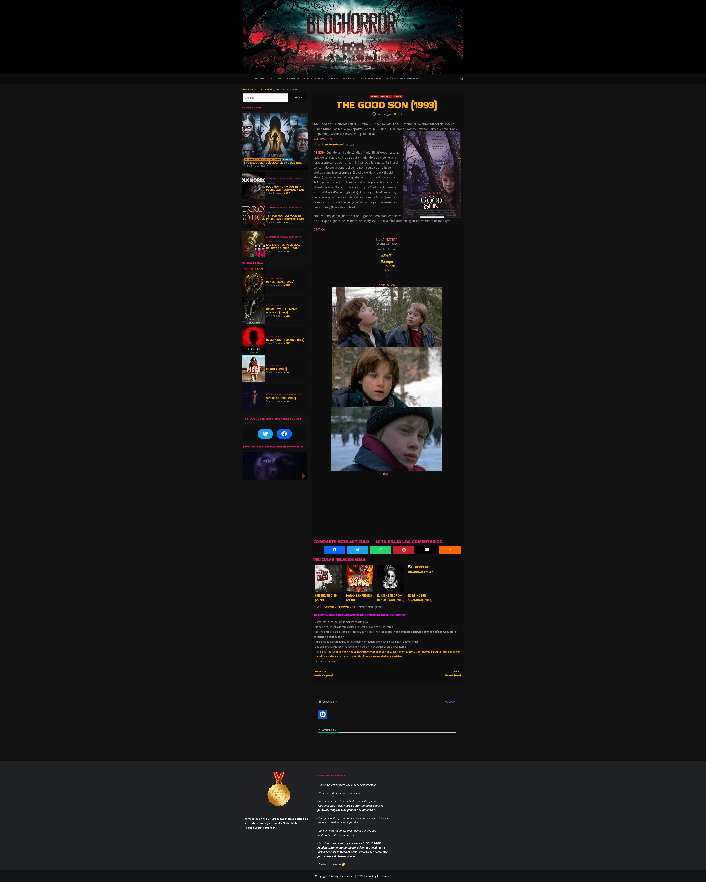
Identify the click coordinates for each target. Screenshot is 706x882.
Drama (374, 96)
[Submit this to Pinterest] (403, 550)
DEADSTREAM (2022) (280, 282)
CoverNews (365, 876)
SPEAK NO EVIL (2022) (281, 398)
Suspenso (386, 96)
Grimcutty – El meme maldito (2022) (281, 310)
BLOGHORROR (323, 607)
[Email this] (426, 550)
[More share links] (450, 550)
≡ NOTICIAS (275, 78)
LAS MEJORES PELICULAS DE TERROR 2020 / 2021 (283, 246)
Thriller (295, 395)
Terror (398, 96)
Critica (270, 278)
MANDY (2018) (452, 673)
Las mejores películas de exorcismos (273, 163)
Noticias (287, 159)
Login (451, 701)
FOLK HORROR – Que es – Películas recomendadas (285, 188)
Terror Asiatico (371, 78)
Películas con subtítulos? (403, 78)
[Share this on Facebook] (334, 550)
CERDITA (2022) (276, 369)
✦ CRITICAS (292, 78)
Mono (397, 114)
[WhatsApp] (380, 550)
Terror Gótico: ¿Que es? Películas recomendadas (285, 217)
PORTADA (259, 78)
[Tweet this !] (357, 550)
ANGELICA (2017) (322, 673)
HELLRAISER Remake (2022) (285, 340)
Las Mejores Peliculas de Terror (262, 159)
